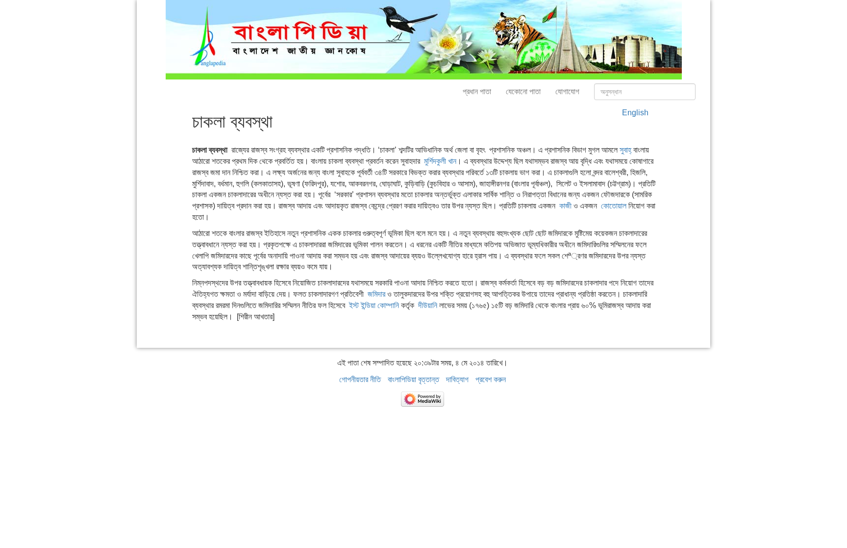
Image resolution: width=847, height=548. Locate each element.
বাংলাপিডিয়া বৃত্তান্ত (413, 379)
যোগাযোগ (567, 91)
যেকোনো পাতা (523, 91)
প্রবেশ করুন (490, 379)
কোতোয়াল (613, 206)
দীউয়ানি (427, 305)
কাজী (565, 206)
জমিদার (376, 294)
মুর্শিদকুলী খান (440, 161)
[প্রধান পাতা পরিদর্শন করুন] (424, 39)
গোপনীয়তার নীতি (360, 379)
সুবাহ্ (625, 150)
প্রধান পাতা (477, 91)
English (635, 112)
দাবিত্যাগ (457, 379)
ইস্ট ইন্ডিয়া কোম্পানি (374, 305)
